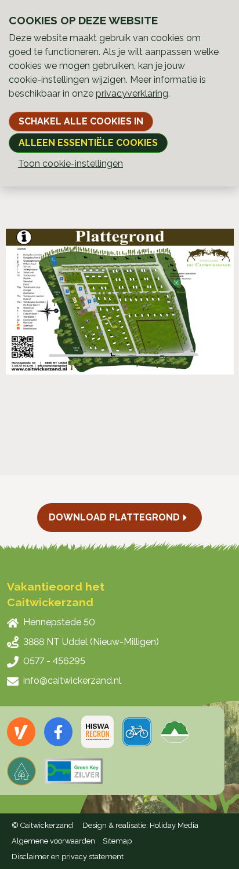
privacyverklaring (132, 93)
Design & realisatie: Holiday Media (140, 825)
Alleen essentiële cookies (88, 142)
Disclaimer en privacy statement (68, 856)
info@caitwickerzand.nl (72, 680)
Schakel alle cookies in (81, 121)
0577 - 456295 (54, 660)
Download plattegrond (114, 517)
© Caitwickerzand (42, 825)
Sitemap (117, 841)
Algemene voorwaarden (53, 841)
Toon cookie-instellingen (70, 163)
